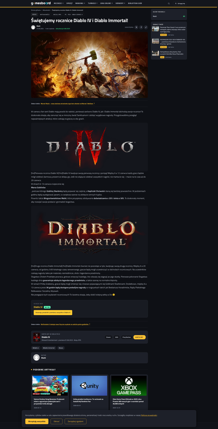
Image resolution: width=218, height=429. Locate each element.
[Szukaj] (169, 3)
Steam (108, 337)
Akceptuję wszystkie (36, 421)
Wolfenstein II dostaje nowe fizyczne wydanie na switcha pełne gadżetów (65, 324)
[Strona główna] (41, 3)
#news (61, 348)
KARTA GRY (139, 337)
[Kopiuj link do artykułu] (146, 27)
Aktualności (46, 10)
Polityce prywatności (149, 415)
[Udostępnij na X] (136, 27)
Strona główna (36, 10)
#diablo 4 (36, 348)
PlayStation (127, 337)
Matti (38, 26)
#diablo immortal (49, 348)
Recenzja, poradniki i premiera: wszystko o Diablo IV (53, 312)
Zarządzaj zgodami (75, 421)
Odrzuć (56, 421)
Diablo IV (38, 307)
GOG (116, 337)
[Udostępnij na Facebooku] (141, 27)
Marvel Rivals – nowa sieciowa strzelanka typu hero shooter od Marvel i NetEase (68, 103)
